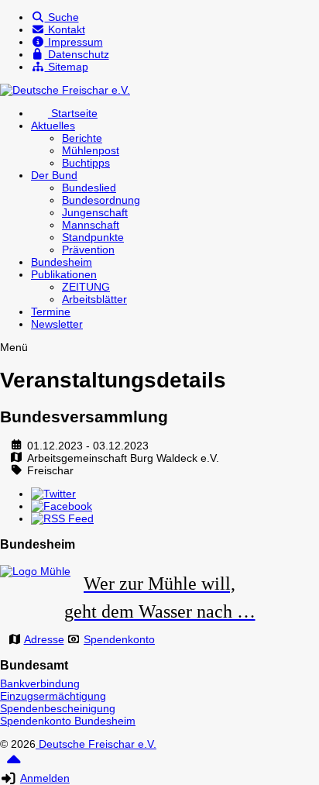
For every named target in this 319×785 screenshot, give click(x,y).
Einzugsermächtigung (53, 696)
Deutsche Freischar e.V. (96, 744)
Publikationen (64, 274)
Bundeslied (89, 187)
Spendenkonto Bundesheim (67, 720)
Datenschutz (77, 54)
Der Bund (54, 175)
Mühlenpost (90, 150)
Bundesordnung (101, 200)
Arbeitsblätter (94, 299)
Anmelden (45, 778)
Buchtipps (86, 163)
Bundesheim (61, 262)
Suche (62, 17)
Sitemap (66, 66)
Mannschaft (90, 225)
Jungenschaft (95, 212)
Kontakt (65, 29)
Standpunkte (93, 237)
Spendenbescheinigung (57, 708)
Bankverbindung (40, 683)
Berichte (82, 138)
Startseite (73, 113)
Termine (50, 311)
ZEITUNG (86, 287)
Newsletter (57, 324)
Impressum (74, 42)
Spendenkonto (119, 639)
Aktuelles (53, 125)
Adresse (44, 639)
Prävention (88, 249)
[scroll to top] (13, 765)
